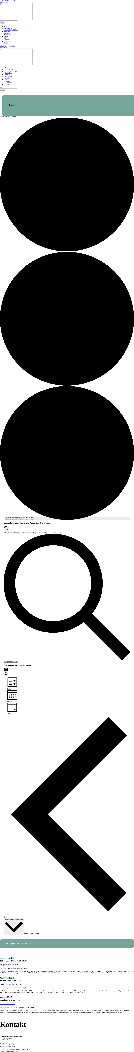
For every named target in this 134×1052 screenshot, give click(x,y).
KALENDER (4, 2)
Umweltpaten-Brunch (7, 1004)
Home (5, 26)
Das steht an (7, 35)
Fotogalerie (7, 39)
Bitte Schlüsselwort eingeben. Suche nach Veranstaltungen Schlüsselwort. (25, 533)
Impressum (3, 1051)
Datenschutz (10, 1051)
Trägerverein (7, 41)
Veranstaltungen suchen (10, 661)
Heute (5, 917)
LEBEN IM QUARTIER (7, 1)
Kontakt (6, 43)
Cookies (17, 1051)
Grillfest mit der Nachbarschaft (10, 984)
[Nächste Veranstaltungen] (8, 914)
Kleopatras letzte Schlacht (9, 965)
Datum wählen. (28, 933)
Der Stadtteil (7, 33)
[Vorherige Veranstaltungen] (68, 912)
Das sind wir (7, 31)
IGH (5, 38)
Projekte (6, 36)
